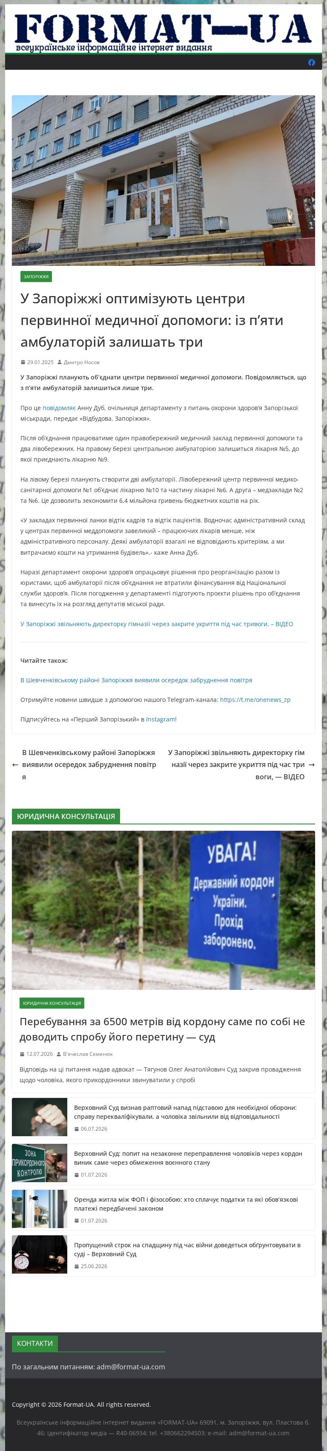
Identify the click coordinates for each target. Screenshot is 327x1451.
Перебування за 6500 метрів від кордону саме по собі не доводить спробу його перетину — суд (162, 1028)
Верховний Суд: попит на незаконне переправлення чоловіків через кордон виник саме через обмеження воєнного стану (188, 1157)
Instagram (160, 719)
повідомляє (59, 408)
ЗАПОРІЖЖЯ (36, 276)
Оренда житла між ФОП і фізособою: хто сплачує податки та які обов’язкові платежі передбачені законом (186, 1203)
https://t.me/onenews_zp (255, 700)
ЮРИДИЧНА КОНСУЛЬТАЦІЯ (52, 1003)
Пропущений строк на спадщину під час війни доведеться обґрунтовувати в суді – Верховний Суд (187, 1249)
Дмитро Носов (82, 362)
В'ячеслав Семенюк (88, 1054)
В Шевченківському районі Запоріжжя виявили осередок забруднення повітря (136, 680)
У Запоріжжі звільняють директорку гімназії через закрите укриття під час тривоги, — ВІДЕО (236, 765)
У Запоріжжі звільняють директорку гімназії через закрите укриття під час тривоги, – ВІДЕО (156, 624)
